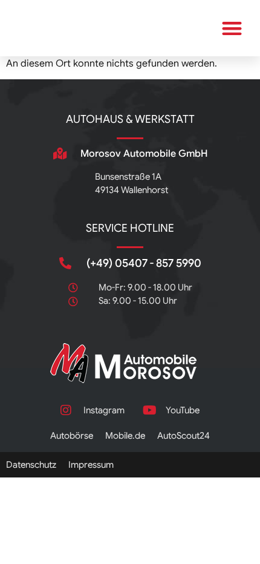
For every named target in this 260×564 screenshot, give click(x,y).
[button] (232, 28)
